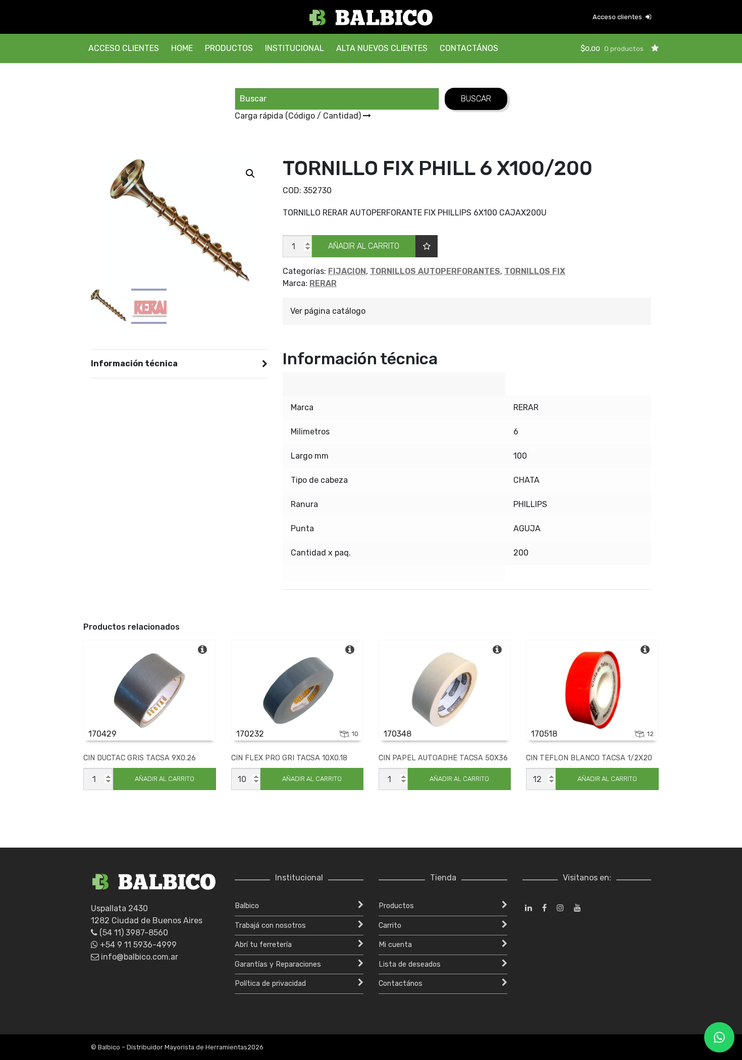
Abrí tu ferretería (263, 944)
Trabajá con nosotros (270, 925)
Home (182, 48)
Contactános (469, 48)
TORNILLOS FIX (534, 271)
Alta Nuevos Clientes (382, 48)
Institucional (294, 48)
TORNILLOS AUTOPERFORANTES (435, 271)
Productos (229, 48)
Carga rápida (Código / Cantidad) (299, 116)
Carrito (390, 925)
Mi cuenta (395, 944)
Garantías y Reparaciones (278, 964)
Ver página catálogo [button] (327, 311)
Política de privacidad (270, 983)
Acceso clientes (618, 17)
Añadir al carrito (363, 246)
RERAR (323, 283)
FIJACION (347, 271)
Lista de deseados (410, 964)
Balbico (247, 906)
